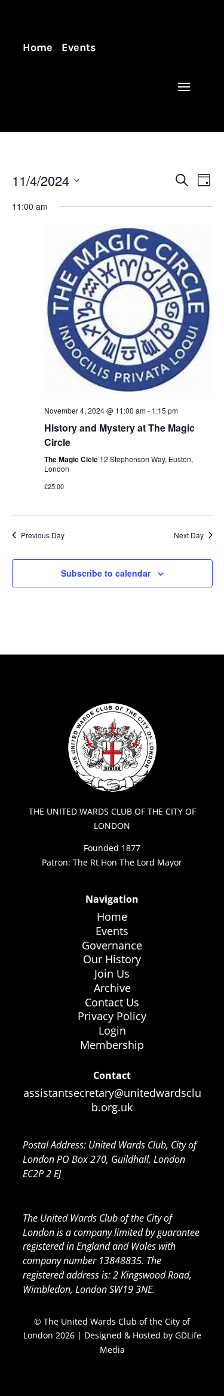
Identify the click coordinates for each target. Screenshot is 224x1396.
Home (38, 47)
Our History (112, 959)
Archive (112, 988)
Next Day (189, 535)
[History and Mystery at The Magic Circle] (128, 311)
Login (112, 1030)
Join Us (112, 973)
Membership (112, 1045)
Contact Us (112, 1002)
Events (79, 47)
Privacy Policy (112, 1016)
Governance (112, 945)
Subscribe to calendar (106, 573)
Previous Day (43, 535)
